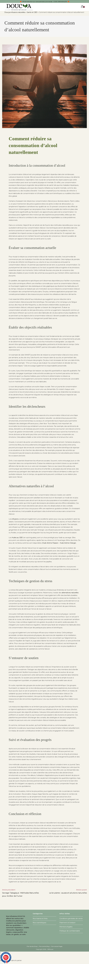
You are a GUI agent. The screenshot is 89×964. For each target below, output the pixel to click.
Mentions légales (65, 927)
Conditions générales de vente (71, 919)
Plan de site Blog (44, 946)
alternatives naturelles (70, 593)
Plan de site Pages (56, 946)
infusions (15, 519)
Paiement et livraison (67, 923)
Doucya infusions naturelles (14, 12)
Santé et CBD (32, 12)
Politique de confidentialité (69, 931)
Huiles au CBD (17, 538)
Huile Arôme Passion (50, 543)
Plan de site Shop (32, 946)
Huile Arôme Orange (68, 543)
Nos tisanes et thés (40, 919)
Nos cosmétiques (39, 923)
